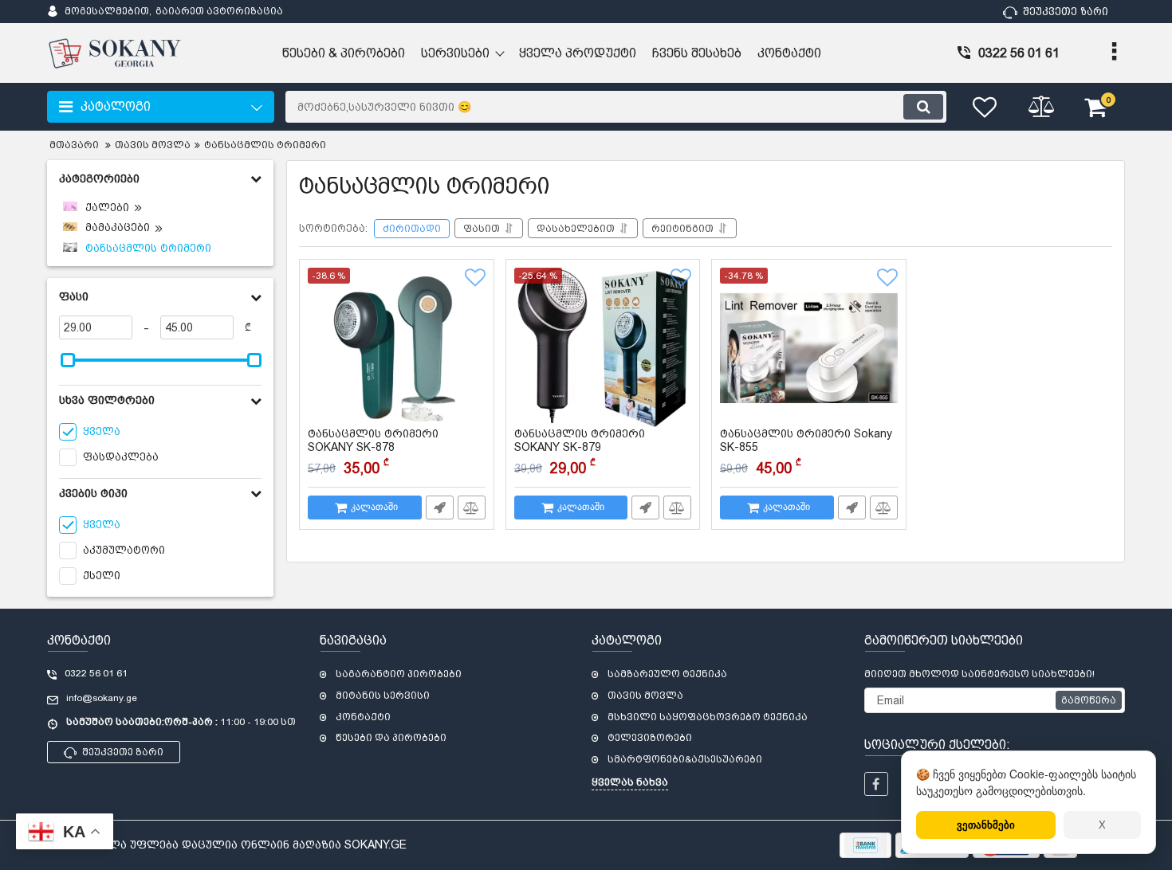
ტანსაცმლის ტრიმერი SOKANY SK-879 (579, 447)
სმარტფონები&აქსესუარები (685, 759)
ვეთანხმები (986, 824)
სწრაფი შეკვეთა (440, 507)
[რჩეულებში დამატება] (475, 278)
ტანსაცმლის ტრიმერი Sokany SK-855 (806, 447)
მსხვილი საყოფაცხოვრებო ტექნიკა (708, 717)
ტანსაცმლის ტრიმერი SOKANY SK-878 (373, 447)
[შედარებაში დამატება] (472, 507)
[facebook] (876, 784)
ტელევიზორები (650, 737)
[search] (923, 107)
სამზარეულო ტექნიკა (667, 674)
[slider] (68, 360)
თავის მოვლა (645, 695)
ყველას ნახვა (630, 782)
